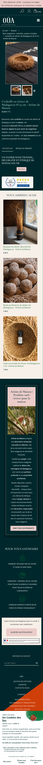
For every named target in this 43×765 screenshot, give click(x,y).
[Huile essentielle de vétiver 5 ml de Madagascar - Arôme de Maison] (22, 338)
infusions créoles (34, 5)
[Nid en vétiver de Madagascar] (22, 222)
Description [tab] (7, 148)
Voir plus (21, 169)
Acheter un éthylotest (21, 632)
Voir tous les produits (23, 528)
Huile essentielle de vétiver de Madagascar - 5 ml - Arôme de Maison (22, 364)
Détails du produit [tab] (24, 148)
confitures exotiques (13, 5)
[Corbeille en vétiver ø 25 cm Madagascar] (16, 90)
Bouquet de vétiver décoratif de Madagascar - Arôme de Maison (17, 248)
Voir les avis (23, 185)
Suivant (34, 91)
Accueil (5, 31)
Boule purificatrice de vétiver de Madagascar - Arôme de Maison (17, 306)
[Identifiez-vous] (29, 11)
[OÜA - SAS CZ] (11, 21)
